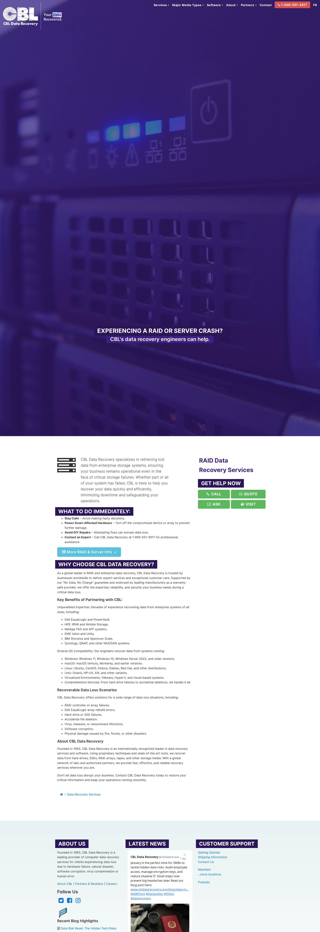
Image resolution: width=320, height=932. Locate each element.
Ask (216, 504)
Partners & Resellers (89, 884)
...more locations (209, 874)
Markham (204, 869)
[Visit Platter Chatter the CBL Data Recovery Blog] (63, 912)
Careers (111, 884)
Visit (250, 504)
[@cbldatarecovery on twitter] (61, 901)
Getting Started (209, 852)
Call (215, 494)
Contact (266, 5)
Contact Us (206, 862)
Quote (250, 494)
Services (160, 5)
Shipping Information (212, 857)
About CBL (64, 884)
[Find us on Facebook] (69, 901)
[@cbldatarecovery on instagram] (78, 901)
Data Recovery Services (84, 794)
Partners (247, 5)
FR (315, 5)
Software (214, 5)
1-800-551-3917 (293, 5)
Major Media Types (186, 5)
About (231, 5)
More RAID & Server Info (89, 552)
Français (204, 882)
